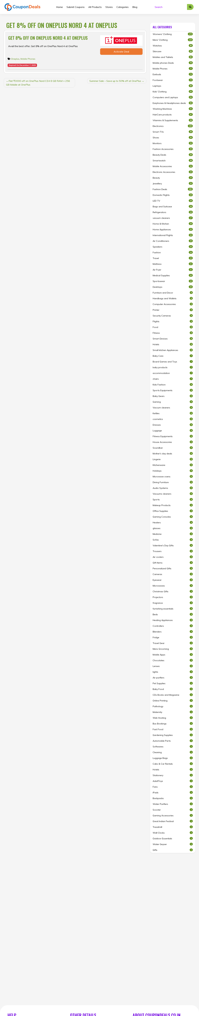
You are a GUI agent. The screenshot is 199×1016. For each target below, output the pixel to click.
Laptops (172, 85)
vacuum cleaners (172, 218)
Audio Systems (172, 488)
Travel (172, 258)
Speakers (172, 246)
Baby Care (172, 356)
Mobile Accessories (172, 166)
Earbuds (172, 74)
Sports (172, 499)
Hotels (172, 344)
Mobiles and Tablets (172, 57)
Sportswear (172, 281)
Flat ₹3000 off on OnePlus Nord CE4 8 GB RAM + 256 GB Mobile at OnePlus (38, 82)
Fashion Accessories (172, 149)
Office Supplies (172, 511)
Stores (109, 7)
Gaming (172, 401)
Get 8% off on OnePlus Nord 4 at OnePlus (48, 38)
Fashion (172, 252)
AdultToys (172, 781)
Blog (134, 7)
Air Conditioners (172, 241)
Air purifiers (172, 677)
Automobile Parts (172, 740)
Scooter (172, 809)
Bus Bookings (172, 723)
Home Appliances (172, 229)
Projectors (172, 597)
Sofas (172, 539)
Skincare (172, 51)
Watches (172, 45)
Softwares (172, 746)
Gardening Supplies (172, 735)
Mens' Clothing (172, 40)
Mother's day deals (172, 453)
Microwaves (172, 585)
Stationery (172, 775)
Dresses (172, 424)
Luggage (172, 430)
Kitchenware (172, 465)
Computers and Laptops (172, 97)
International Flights (172, 235)
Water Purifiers (172, 804)
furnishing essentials (172, 608)
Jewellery (172, 183)
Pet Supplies (172, 683)
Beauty (172, 177)
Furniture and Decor (172, 292)
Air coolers (172, 557)
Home (59, 7)
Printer (172, 310)
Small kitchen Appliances (172, 350)
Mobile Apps (172, 654)
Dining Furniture (172, 482)
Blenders (172, 631)
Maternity (172, 712)
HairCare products (172, 114)
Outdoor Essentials (172, 838)
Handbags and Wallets (172, 298)
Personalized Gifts (172, 568)
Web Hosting (172, 717)
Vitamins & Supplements (172, 120)
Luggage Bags (172, 758)
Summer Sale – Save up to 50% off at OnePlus (115, 80)
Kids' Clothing (172, 91)
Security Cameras (172, 315)
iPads (172, 792)
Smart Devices (172, 338)
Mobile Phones (28, 58)
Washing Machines (172, 108)
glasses (172, 528)
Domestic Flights (172, 195)
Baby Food (172, 689)
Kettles (172, 413)
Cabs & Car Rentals (172, 763)
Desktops (172, 287)
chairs (172, 378)
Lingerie (172, 459)
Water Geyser (172, 844)
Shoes (172, 137)
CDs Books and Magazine (172, 694)
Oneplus (15, 58)
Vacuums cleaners (172, 493)
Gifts (172, 850)
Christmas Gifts (172, 591)
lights (172, 672)
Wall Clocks (172, 832)
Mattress (172, 264)
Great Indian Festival (172, 821)
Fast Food (172, 729)
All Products (95, 7)
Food (172, 327)
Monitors (172, 143)
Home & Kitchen (172, 223)
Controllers (172, 626)
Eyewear (172, 580)
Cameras (172, 574)
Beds (172, 614)
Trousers (172, 551)
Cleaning (172, 752)
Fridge (172, 637)
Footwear (172, 80)
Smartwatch (172, 160)
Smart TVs (172, 131)
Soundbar (172, 447)
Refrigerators (172, 212)
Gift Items (172, 562)
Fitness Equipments (172, 436)
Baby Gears (172, 396)
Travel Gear (172, 643)
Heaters (172, 522)
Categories (122, 7)
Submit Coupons (76, 7)
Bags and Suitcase (172, 206)
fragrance (172, 603)
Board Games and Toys (172, 361)
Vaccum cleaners (172, 407)
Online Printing (172, 700)
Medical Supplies (172, 275)
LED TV (172, 200)
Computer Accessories (172, 304)
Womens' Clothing (172, 34)
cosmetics (172, 419)
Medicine (172, 534)
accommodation (172, 373)
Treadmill (172, 827)
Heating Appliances (172, 620)
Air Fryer (172, 269)
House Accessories (172, 442)
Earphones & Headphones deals (172, 103)
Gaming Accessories (172, 815)
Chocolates (172, 660)
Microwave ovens (172, 476)
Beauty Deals (172, 154)
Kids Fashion (172, 384)
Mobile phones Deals (172, 62)
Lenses (172, 666)
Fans (172, 786)
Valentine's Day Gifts (172, 545)
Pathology (172, 706)
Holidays (172, 470)
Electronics (172, 126)
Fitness (172, 333)
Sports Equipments (172, 390)
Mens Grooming (172, 649)
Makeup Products (172, 505)
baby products (172, 367)
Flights (172, 321)
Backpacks (172, 798)
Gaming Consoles (172, 516)
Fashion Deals (172, 189)
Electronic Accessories (172, 172)
